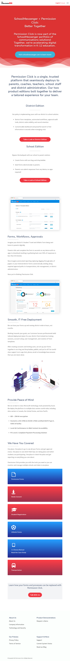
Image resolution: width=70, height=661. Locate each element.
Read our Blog (41, 647)
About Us (12, 621)
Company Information (16, 624)
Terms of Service (15, 643)
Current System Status (44, 643)
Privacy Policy (13, 640)
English (58, 3)
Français (63, 3)
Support (39, 640)
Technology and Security (17, 628)
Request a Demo (42, 621)
